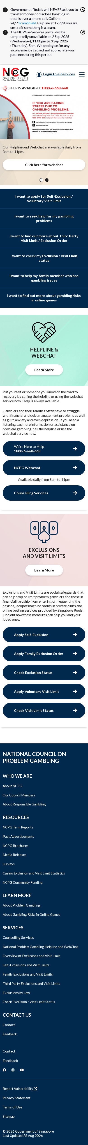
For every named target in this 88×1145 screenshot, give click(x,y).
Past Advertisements (18, 836)
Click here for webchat (44, 164)
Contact (9, 1025)
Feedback (10, 1034)
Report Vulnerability (18, 1089)
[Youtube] (22, 1070)
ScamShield (27, 23)
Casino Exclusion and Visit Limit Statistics (34, 873)
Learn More (44, 370)
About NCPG (12, 786)
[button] (41, 180)
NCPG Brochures (15, 846)
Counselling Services (18, 937)
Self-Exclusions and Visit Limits (26, 965)
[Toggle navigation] (82, 74)
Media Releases (14, 855)
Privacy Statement (16, 1098)
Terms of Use (12, 1107)
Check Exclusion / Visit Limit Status (29, 1002)
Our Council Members (19, 795)
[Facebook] (4, 1070)
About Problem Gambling (21, 905)
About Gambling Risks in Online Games (31, 914)
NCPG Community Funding (23, 882)
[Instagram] (13, 1070)
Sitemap (9, 1116)
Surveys (9, 864)
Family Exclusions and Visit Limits (28, 974)
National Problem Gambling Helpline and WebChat (40, 947)
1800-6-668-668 (55, 88)
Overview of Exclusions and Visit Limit (31, 956)
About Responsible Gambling (24, 804)
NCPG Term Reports (18, 827)
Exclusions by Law (16, 993)
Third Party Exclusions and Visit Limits (31, 983)
